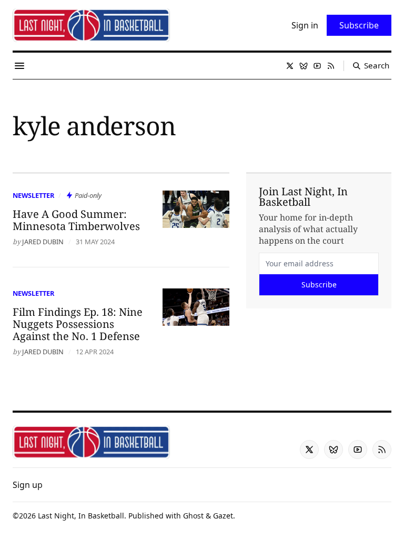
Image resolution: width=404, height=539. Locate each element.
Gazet (223, 516)
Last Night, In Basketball (81, 516)
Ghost (193, 516)
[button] (28, 484)
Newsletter (33, 195)
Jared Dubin (43, 241)
